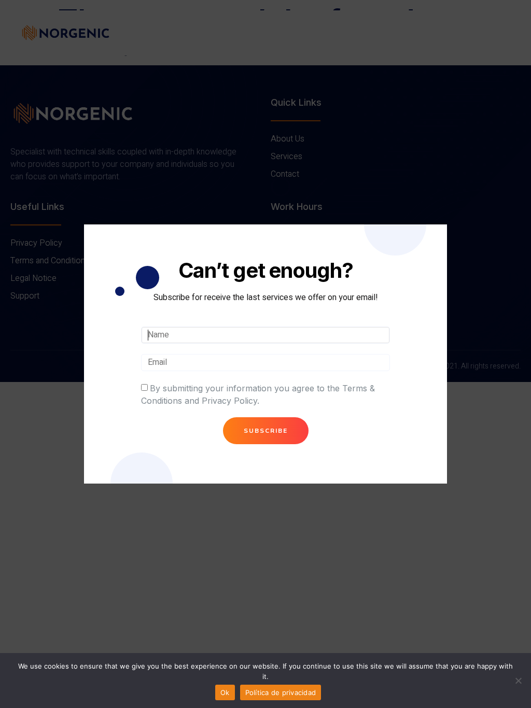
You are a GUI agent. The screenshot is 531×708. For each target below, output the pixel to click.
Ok (225, 692)
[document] (265, 354)
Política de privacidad (280, 692)
